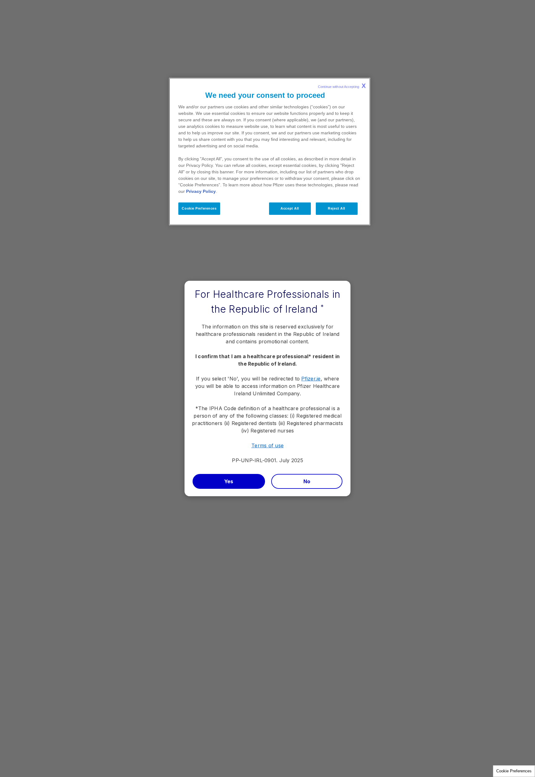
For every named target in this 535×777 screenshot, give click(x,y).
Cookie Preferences (514, 771)
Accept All (290, 208)
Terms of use (267, 445)
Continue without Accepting (342, 85)
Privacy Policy (201, 191)
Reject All (336, 208)
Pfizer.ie (310, 378)
